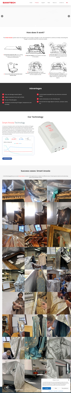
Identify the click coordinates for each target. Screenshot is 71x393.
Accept (46, 388)
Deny (56, 388)
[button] (68, 380)
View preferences (65, 388)
